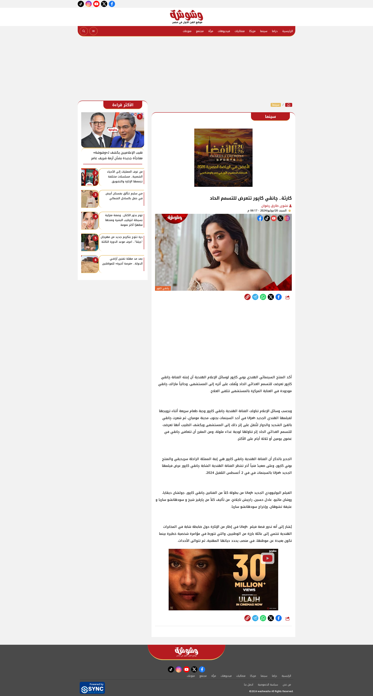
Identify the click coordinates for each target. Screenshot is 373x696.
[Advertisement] (186, 69)
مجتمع (200, 31)
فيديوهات (224, 31)
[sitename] (186, 652)
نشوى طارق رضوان (275, 206)
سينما (263, 31)
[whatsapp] (247, 297)
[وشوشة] (186, 17)
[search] (84, 31)
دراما (275, 31)
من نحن (287, 684)
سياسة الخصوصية (268, 684)
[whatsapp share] (263, 297)
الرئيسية (287, 31)
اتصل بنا (248, 684)
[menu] (93, 31)
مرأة (210, 31)
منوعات (187, 31)
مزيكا (252, 31)
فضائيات (240, 31)
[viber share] (255, 297)
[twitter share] (271, 297)
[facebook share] (278, 297)
